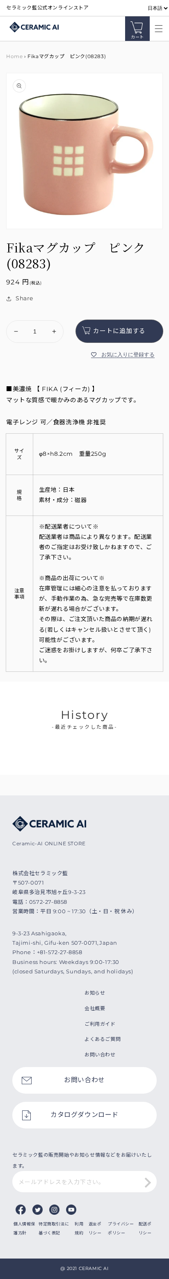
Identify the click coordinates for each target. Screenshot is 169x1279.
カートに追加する (119, 331)
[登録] (148, 1182)
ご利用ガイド (100, 1024)
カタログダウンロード (84, 1115)
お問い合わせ (100, 1055)
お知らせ (94, 993)
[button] (157, 29)
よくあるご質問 (102, 1039)
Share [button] (24, 298)
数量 (11, 313)
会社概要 (94, 1008)
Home (14, 56)
